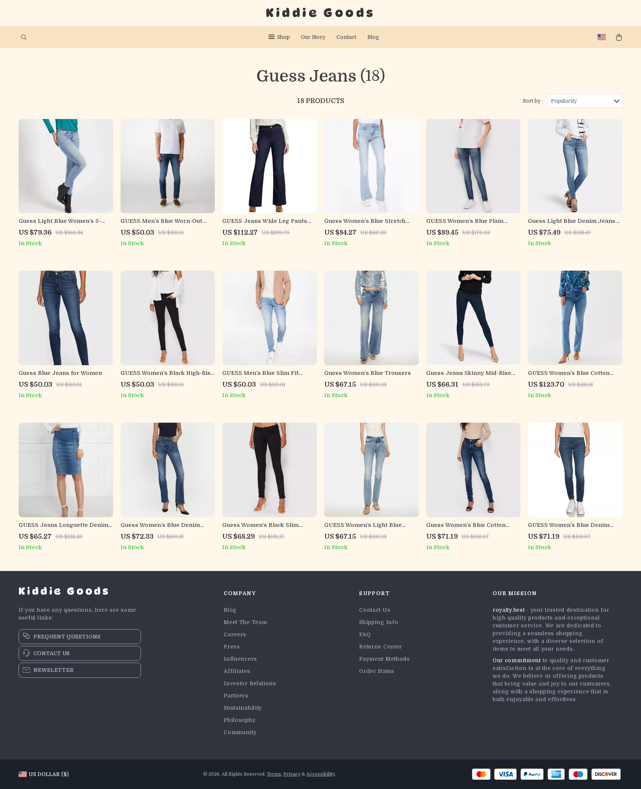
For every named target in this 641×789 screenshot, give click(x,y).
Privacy (291, 774)
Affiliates (237, 671)
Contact (346, 37)
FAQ (365, 634)
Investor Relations (250, 683)
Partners (236, 696)
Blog (373, 37)
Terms (274, 774)
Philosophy (239, 720)
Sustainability (243, 708)
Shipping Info (378, 622)
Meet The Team (245, 622)
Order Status (376, 671)
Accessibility (320, 774)
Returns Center (380, 647)
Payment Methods (384, 659)
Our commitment (517, 660)
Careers (235, 634)
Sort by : (533, 101)
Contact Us (374, 610)
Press (232, 647)
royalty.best (509, 610)
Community (240, 732)
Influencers (240, 659)
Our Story (313, 37)
